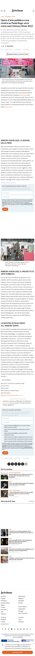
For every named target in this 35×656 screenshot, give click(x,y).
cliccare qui (6, 403)
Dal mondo (3, 609)
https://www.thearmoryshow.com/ (12, 395)
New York (17, 49)
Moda (10, 481)
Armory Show (8, 49)
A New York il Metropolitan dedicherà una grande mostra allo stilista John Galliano (21, 484)
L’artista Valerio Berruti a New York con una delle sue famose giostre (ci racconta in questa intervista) (21, 494)
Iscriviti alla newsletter (17, 652)
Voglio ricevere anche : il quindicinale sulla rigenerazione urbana (15, 434)
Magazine (20, 598)
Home (2, 16)
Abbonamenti (21, 596)
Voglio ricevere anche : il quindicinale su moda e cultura (18, 437)
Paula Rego (26, 49)
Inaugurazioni (21, 609)
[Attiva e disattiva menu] (1, 10)
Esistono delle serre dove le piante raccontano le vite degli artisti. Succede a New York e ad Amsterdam (21, 476)
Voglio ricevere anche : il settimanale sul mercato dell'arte (17, 430)
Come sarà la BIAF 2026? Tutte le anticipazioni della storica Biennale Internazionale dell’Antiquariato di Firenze (20, 542)
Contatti (3, 622)
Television (3, 614)
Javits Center (8, 107)
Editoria (3, 605)
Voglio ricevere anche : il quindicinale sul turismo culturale (18, 439)
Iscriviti (5, 209)
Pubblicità (3, 619)
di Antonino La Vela (14, 496)
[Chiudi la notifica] (33, 643)
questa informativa (28, 203)
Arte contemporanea (14, 472)
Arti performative (5, 603)
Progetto (3, 598)
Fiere (13, 16)
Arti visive (3, 596)
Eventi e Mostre (22, 606)
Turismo (3, 607)
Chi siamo (3, 617)
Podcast (20, 603)
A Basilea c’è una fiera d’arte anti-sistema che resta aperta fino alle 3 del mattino (21, 558)
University (21, 617)
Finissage (20, 611)
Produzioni (21, 622)
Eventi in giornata (22, 613)
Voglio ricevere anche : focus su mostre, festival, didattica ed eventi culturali (17, 426)
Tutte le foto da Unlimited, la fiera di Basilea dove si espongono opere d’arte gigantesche (21, 549)
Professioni (8, 16)
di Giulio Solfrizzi (13, 486)
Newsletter (21, 600)
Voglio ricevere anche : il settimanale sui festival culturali (18, 441)
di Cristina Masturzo (14, 544)
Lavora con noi (5, 624)
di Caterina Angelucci (14, 478)
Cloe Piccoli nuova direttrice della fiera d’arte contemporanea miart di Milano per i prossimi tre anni (21, 533)
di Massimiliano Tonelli (15, 552)
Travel (20, 619)
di (3, 46)
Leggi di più (31, 501)
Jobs (2, 611)
